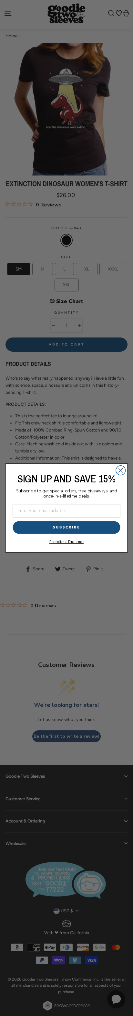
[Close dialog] (120, 470)
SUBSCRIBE (66, 527)
